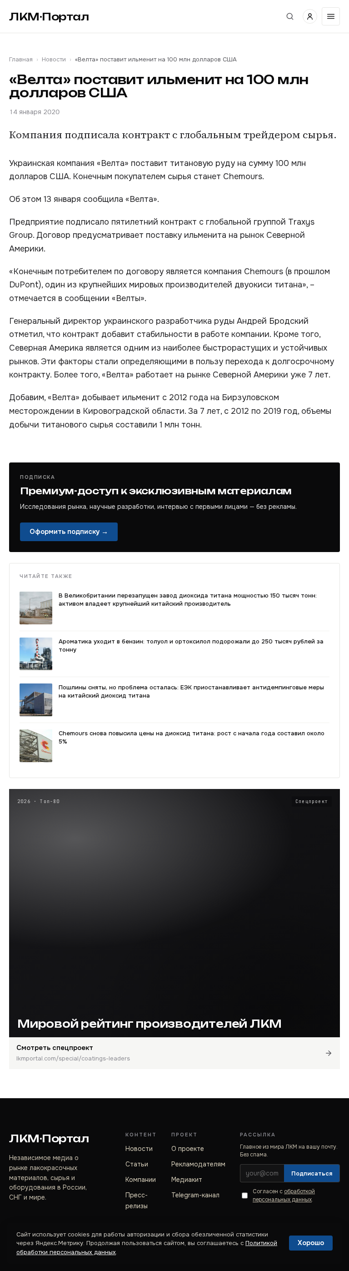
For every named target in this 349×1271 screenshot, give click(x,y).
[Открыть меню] (331, 16)
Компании (140, 1180)
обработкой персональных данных (284, 1195)
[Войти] (310, 16)
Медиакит (186, 1180)
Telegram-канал (195, 1195)
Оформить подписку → (69, 531)
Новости (54, 59)
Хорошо (311, 1242)
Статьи (136, 1164)
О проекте (187, 1149)
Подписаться (311, 1173)
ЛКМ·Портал (49, 16)
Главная (21, 59)
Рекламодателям (198, 1164)
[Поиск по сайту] (290, 16)
